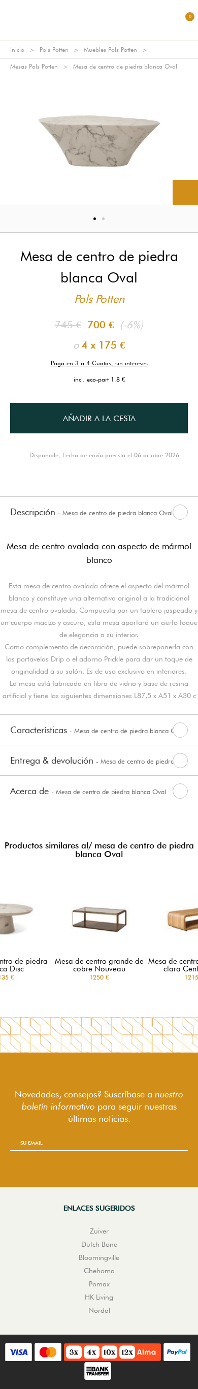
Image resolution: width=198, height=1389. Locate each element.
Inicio (17, 49)
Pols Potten (54, 49)
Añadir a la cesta (99, 418)
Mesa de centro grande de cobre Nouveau (99, 965)
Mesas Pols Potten (34, 66)
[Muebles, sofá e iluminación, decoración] (99, 20)
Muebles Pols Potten (110, 49)
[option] (99, 140)
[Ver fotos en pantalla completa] (185, 192)
